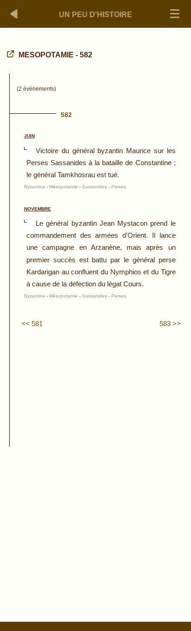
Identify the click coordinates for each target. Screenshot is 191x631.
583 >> (170, 324)
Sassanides (94, 186)
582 (66, 114)
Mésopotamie (63, 186)
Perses (118, 186)
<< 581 (32, 324)
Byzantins (34, 186)
